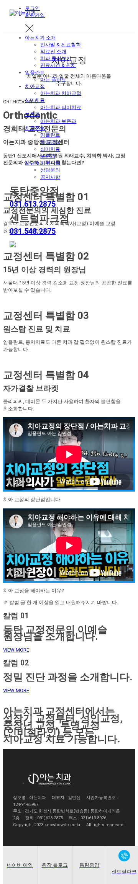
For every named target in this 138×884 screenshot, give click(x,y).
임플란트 (35, 72)
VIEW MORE (16, 650)
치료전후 (35, 128)
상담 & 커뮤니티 (43, 163)
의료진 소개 (53, 51)
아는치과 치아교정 (60, 93)
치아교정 (35, 86)
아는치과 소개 (40, 38)
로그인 (32, 8)
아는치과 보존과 (58, 121)
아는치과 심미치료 (60, 107)
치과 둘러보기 (55, 58)
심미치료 (35, 100)
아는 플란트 (53, 79)
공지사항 (50, 177)
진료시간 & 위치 (58, 65)
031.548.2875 (33, 231)
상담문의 (50, 170)
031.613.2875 (33, 204)
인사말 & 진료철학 (60, 44)
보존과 (32, 114)
